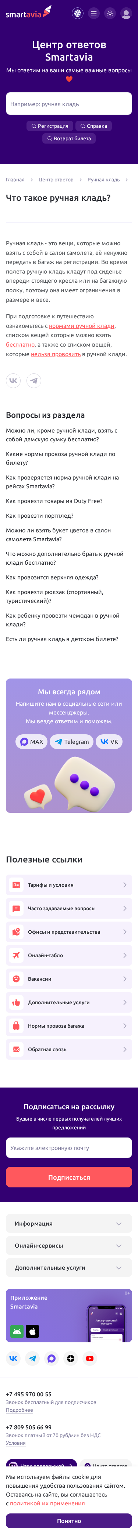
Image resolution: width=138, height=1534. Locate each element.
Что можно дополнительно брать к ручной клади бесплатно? (65, 558)
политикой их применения (47, 1503)
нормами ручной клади (81, 325)
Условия (16, 1443)
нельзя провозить (56, 354)
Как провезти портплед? (39, 515)
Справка (97, 126)
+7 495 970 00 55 (29, 1394)
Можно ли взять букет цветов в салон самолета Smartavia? (58, 534)
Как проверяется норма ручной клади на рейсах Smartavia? (62, 481)
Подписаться (69, 1177)
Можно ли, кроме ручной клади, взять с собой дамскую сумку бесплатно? (61, 434)
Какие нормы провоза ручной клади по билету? (60, 458)
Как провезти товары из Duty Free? (54, 501)
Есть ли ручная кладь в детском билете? (62, 639)
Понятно (69, 1520)
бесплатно (20, 344)
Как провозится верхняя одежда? (52, 577)
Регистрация (53, 126)
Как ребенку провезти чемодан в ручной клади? (63, 619)
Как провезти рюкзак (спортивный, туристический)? (54, 596)
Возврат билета (72, 138)
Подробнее (19, 1410)
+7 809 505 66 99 (29, 1427)
